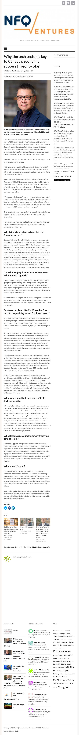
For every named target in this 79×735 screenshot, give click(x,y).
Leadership (56, 664)
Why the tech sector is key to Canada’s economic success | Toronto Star (25, 61)
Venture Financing (63, 683)
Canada (11, 547)
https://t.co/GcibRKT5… (62, 99)
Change (62, 634)
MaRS (34, 547)
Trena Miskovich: (39, 695)
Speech (66, 676)
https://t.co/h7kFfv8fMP (62, 124)
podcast (62, 674)
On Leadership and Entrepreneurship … (14, 696)
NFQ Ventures (58, 671)
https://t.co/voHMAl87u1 (63, 176)
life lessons (61, 667)
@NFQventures (59, 127)
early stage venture (58, 648)
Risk (73, 674)
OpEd (66, 670)
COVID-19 (64, 639)
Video (71, 683)
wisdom (55, 687)
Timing (55, 683)
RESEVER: (37, 709)
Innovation (68, 655)
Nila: (35, 630)
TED (73, 680)
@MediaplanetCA (60, 94)
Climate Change (63, 636)
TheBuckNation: (39, 670)
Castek (55, 634)
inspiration (71, 661)
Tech (40, 547)
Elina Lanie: (37, 682)
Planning (56, 674)
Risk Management (58, 676)
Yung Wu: (37, 642)
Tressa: (36, 657)
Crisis (70, 639)
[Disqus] (27, 592)
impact (61, 655)
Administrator (17, 71)
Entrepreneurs (61, 651)
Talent (64, 680)
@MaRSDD (60, 87)
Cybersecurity (64, 642)
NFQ (72, 667)
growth (55, 655)
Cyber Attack (56, 642)
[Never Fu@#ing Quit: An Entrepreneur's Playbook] (39, 24)
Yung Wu (46, 547)
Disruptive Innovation (67, 645)
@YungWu (59, 73)
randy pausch (67, 674)
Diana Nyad (56, 645)
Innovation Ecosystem (60, 661)
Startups (57, 679)
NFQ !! (15, 630)
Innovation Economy (23, 547)
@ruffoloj (57, 138)
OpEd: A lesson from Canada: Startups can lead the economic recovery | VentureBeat (11, 531)
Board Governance (58, 630)
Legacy (63, 664)
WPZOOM (15, 731)
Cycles (71, 642)
